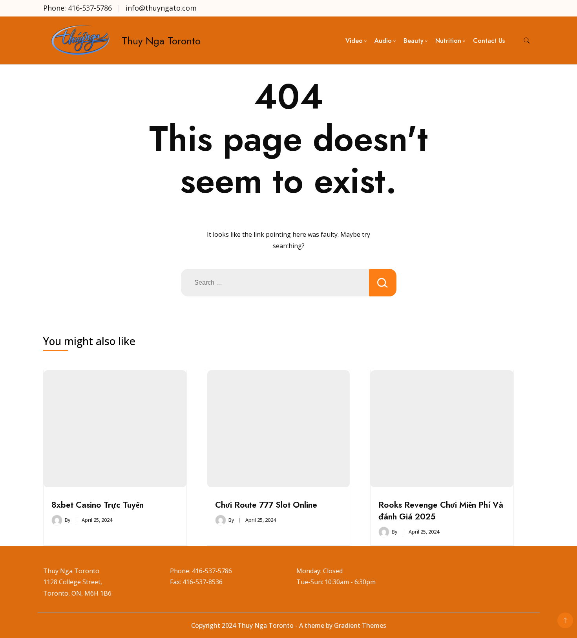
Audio (383, 40)
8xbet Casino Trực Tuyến (97, 505)
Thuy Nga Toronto (161, 40)
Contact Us (489, 40)
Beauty (414, 40)
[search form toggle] (527, 40)
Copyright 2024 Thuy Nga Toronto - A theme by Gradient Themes (288, 625)
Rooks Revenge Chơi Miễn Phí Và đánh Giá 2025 (440, 511)
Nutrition (448, 40)
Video (354, 40)
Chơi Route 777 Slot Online (266, 505)
